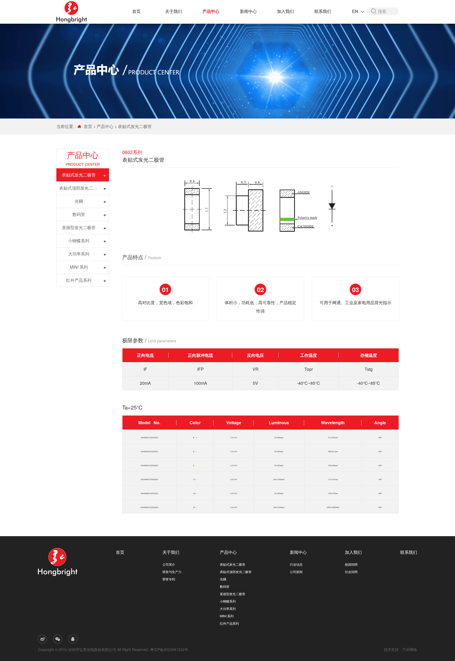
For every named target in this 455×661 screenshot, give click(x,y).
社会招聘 (351, 571)
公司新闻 (296, 571)
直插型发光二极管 (79, 227)
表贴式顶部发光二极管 (80, 188)
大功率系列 (78, 254)
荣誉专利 (168, 579)
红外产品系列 (78, 280)
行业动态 (296, 564)
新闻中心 (248, 11)
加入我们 (285, 11)
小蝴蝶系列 (78, 241)
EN (355, 11)
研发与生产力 (171, 571)
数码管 (78, 214)
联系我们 (322, 11)
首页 (136, 11)
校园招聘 (351, 564)
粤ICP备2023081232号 (169, 649)
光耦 (79, 201)
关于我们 (173, 11)
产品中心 (210, 11)
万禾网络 (409, 649)
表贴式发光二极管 (135, 126)
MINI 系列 (79, 267)
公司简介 (168, 564)
